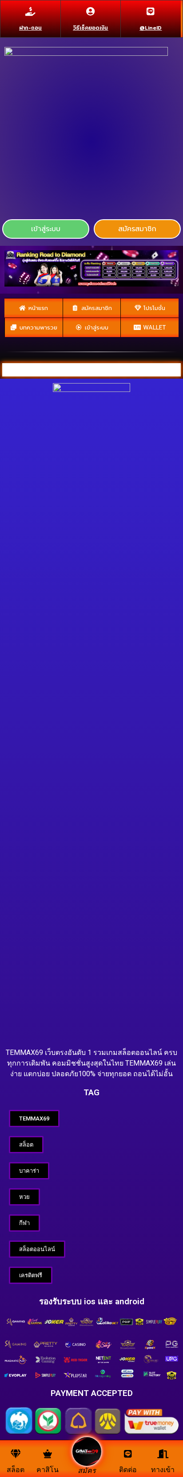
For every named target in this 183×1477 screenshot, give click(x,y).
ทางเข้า (163, 1469)
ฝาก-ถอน (30, 28)
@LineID (150, 28)
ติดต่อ (128, 1469)
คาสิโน (47, 1469)
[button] (45, 229)
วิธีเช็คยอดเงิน (90, 28)
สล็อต (15, 1469)
